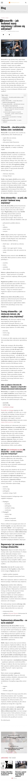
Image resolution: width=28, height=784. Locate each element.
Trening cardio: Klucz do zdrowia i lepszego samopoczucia (7, 773)
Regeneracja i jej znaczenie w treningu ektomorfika (12, 117)
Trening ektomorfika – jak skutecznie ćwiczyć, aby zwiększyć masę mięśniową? (13, 105)
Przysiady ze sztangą (7, 410)
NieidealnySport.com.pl (13, 31)
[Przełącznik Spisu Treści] (24, 95)
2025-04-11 (3, 31)
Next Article (13, 746)
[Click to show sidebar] (1, 20)
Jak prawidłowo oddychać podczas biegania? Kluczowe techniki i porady (14, 748)
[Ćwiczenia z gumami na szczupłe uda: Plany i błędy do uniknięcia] (21, 765)
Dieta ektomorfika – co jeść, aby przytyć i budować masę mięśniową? (13, 101)
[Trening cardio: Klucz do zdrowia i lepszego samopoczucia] (7, 765)
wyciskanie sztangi (8, 407)
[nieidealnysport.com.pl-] (14, 2)
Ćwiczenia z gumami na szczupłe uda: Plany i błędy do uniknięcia (20, 774)
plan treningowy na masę (15, 449)
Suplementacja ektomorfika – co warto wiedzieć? (12, 121)
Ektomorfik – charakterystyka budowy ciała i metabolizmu (13, 98)
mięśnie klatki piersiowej (7, 422)
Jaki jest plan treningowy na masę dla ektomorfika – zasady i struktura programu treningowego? (14, 114)
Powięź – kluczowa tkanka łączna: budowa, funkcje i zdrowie (14, 738)
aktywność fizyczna (13, 613)
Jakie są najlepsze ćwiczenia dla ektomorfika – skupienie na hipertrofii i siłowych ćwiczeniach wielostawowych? (14, 109)
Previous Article (14, 735)
